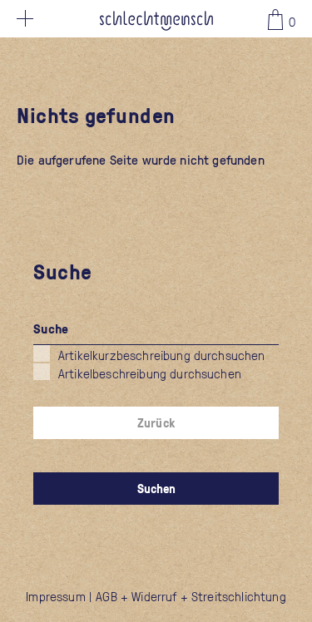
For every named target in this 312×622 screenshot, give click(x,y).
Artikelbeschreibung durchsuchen (149, 373)
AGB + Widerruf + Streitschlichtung (190, 596)
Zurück (156, 423)
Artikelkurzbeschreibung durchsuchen (161, 354)
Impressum (55, 596)
